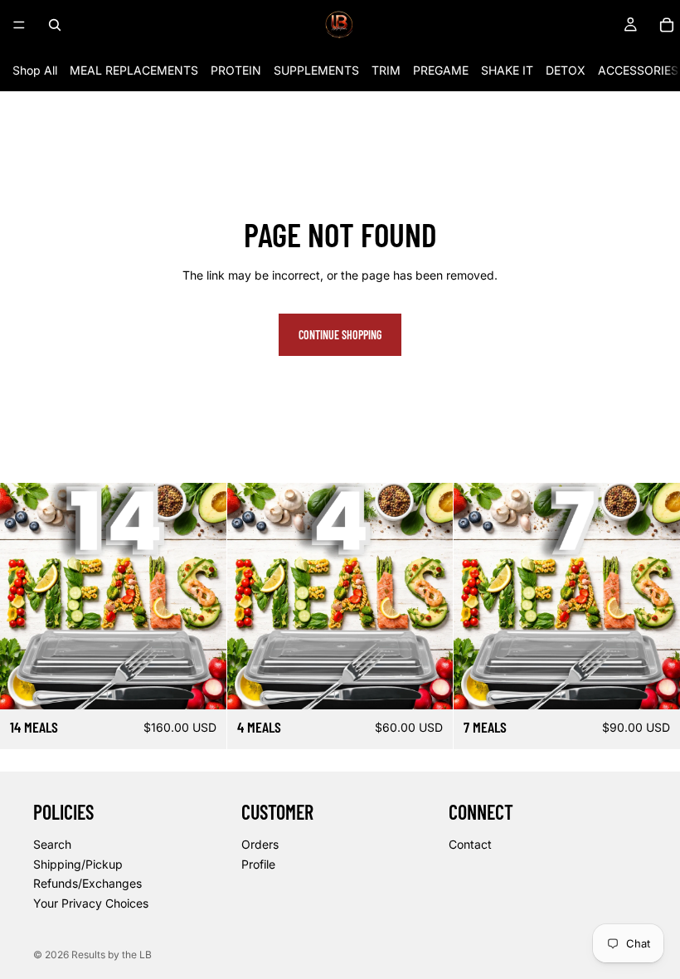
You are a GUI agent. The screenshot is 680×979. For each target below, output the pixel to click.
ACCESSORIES (638, 70)
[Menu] (19, 25)
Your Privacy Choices (90, 902)
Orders (260, 844)
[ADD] (201, 684)
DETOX (565, 70)
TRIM (386, 70)
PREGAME (441, 70)
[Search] (54, 25)
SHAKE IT (507, 70)
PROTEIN (236, 70)
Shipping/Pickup (78, 863)
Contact (470, 844)
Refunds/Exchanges (87, 883)
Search (52, 844)
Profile (258, 863)
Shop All (34, 70)
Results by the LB (111, 954)
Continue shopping (340, 335)
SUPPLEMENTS (316, 70)
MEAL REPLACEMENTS (134, 70)
